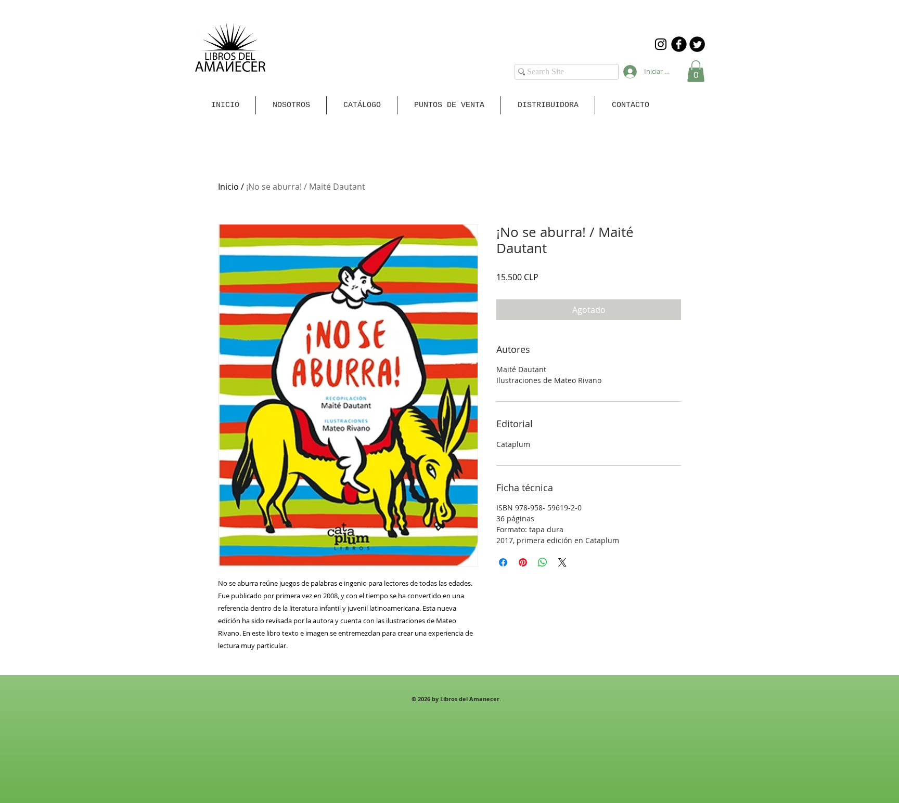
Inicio (228, 186)
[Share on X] (562, 562)
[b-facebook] (679, 44)
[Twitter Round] (697, 44)
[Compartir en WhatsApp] (542, 562)
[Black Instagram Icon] (661, 44)
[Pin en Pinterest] (523, 562)
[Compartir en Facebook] (503, 562)
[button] (696, 71)
